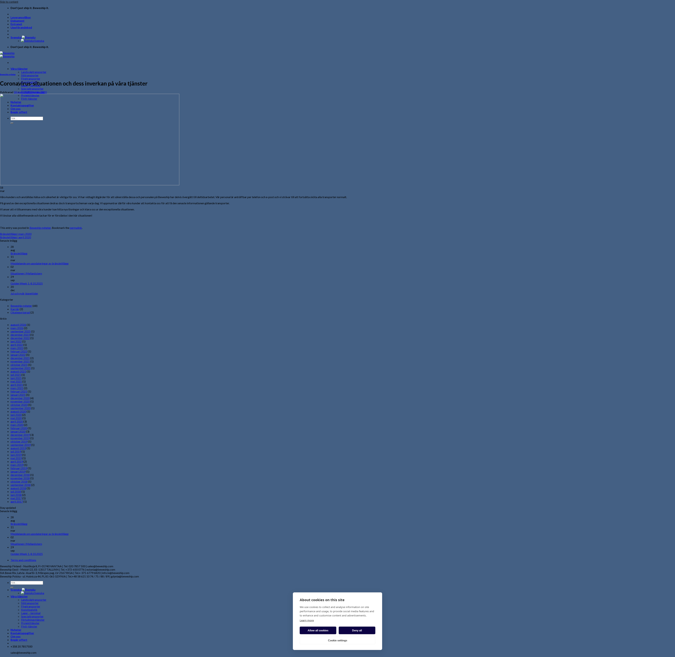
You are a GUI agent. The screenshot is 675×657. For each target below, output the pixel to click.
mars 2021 (17, 388)
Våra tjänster (19, 68)
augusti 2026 (18, 324)
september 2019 (21, 444)
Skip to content (9, 1)
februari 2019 (19, 468)
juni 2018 (16, 494)
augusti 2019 (18, 448)
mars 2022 (17, 348)
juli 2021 (16, 374)
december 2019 (20, 434)
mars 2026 (17, 328)
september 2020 (21, 408)
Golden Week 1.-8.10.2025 (27, 283)
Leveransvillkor (21, 17)
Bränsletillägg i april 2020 (15, 237)
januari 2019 (18, 471)
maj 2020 (16, 418)
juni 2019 (16, 454)
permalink (76, 227)
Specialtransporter (32, 88)
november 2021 (20, 361)
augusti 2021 (18, 371)
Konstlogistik (29, 609)
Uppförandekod (21, 27)
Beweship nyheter (8, 74)
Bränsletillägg (19, 253)
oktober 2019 (19, 441)
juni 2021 (16, 378)
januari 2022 (18, 354)
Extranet (16, 24)
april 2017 (17, 501)
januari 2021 (18, 394)
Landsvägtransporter (33, 72)
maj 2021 (16, 381)
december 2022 (20, 338)
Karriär (15, 309)
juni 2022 (16, 341)
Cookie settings (337, 640)
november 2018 (20, 478)
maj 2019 (16, 458)
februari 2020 (19, 428)
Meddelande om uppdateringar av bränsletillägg (40, 263)
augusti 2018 (18, 488)
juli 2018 (16, 491)
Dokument (17, 20)
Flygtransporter (30, 78)
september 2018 (21, 484)
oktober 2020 (19, 404)
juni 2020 (16, 414)
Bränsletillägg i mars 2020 (15, 234)
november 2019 (20, 438)
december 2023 (20, 334)
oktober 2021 (19, 364)
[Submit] (12, 587)
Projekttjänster (30, 623)
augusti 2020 (18, 411)
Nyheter (16, 629)
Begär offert (19, 639)
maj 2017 (16, 498)
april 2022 (17, 344)
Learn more (307, 620)
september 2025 (21, 331)
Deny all (357, 630)
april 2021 (17, 384)
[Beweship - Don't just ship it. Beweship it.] (7, 54)
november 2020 (20, 401)
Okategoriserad (20, 312)
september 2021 (21, 368)
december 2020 (20, 398)
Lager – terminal (30, 613)
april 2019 (17, 461)
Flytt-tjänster (29, 626)
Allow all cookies (318, 630)
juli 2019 (16, 451)
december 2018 (20, 474)
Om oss (16, 636)
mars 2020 (17, 424)
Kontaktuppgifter (22, 633)
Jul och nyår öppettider (24, 293)
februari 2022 (19, 351)
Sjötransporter (30, 75)
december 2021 (20, 358)
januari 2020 (18, 431)
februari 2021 (19, 391)
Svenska (16, 37)
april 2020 (17, 421)
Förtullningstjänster (33, 619)
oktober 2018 (19, 481)
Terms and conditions (23, 560)
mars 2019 (17, 464)
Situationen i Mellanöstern (26, 273)
